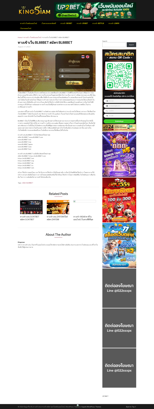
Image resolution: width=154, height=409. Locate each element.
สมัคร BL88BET (27, 183)
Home (20, 37)
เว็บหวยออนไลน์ (25, 28)
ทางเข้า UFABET (82, 23)
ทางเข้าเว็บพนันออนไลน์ (28, 23)
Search (104, 41)
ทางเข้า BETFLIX (98, 23)
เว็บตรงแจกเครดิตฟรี (48, 23)
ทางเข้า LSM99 (114, 23)
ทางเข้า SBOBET (66, 23)
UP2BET (105, 396)
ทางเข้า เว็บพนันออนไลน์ (32, 37)
